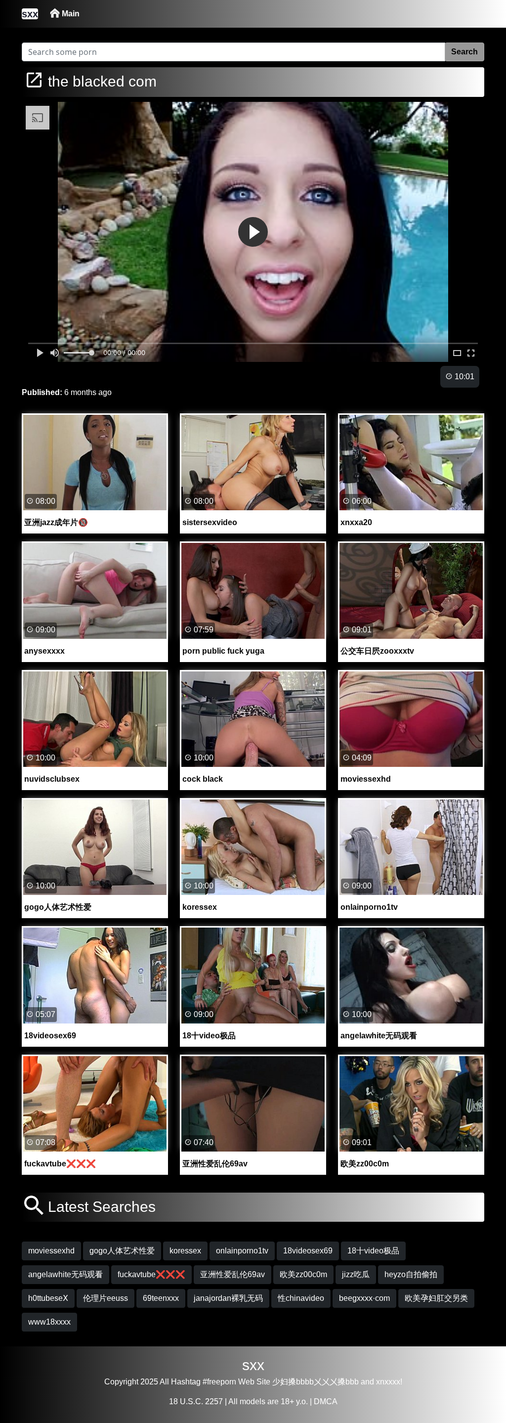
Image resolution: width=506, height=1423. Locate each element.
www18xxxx (49, 1322)
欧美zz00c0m (303, 1274)
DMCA (325, 1401)
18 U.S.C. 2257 (196, 1401)
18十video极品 (373, 1250)
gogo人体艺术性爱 (122, 1250)
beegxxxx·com (364, 1298)
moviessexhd (51, 1250)
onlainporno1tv (242, 1250)
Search (464, 51)
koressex (185, 1250)
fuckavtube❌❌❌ (151, 1274)
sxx (253, 1365)
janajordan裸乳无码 (228, 1298)
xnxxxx (388, 1382)
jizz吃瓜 (356, 1274)
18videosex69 (308, 1250)
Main (70, 13)
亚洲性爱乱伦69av (232, 1274)
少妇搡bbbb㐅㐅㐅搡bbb (315, 1382)
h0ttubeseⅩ (48, 1298)
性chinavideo (301, 1298)
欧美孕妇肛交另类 (436, 1298)
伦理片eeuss (105, 1298)
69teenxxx (161, 1298)
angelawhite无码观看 (65, 1274)
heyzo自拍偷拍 (410, 1274)
